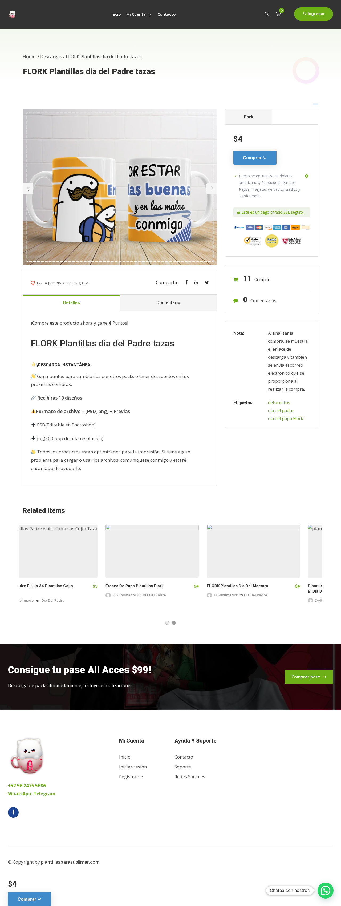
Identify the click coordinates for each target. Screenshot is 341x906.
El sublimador (42, 595)
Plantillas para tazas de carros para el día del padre (259, 589)
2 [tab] (174, 623)
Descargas (51, 56)
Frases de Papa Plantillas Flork (52, 586)
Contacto (166, 14)
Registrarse (131, 776)
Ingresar (316, 13)
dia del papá (280, 418)
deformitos (279, 402)
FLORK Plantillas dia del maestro (154, 586)
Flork (298, 418)
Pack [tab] (248, 116)
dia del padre (281, 410)
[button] (326, 891)
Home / (31, 56)
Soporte (182, 767)
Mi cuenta (136, 14)
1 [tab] (167, 623)
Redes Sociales (189, 776)
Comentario (168, 302)
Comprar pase (306, 677)
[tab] (295, 116)
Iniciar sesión (133, 767)
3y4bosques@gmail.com (253, 600)
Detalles (71, 302)
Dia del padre (71, 595)
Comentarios (259, 299)
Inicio (116, 14)
